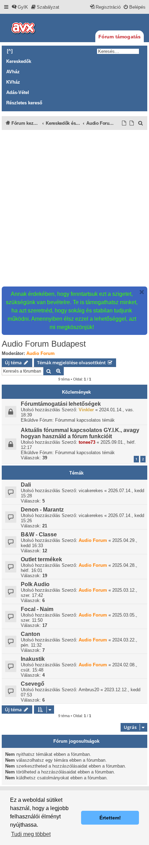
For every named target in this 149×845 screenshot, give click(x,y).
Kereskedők (18, 61)
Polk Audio (35, 584)
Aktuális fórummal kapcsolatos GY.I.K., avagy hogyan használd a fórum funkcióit (80, 433)
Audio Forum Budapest (44, 343)
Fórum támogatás (119, 36)
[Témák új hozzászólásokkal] (124, 123)
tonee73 (87, 442)
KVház (13, 82)
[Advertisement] (74, 207)
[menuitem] (19, 7)
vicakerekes (91, 490)
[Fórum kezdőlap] (35, 28)
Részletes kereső (24, 102)
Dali (26, 485)
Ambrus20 (89, 689)
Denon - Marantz (42, 510)
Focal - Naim (37, 609)
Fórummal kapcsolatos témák (85, 420)
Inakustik (33, 659)
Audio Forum (40, 353)
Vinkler (86, 409)
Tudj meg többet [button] (31, 834)
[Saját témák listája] (132, 123)
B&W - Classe (39, 534)
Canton (30, 634)
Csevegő (32, 684)
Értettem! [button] (110, 817)
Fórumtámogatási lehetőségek (61, 404)
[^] (9, 51)
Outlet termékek (41, 559)
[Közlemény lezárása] (142, 292)
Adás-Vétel (17, 92)
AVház (13, 71)
